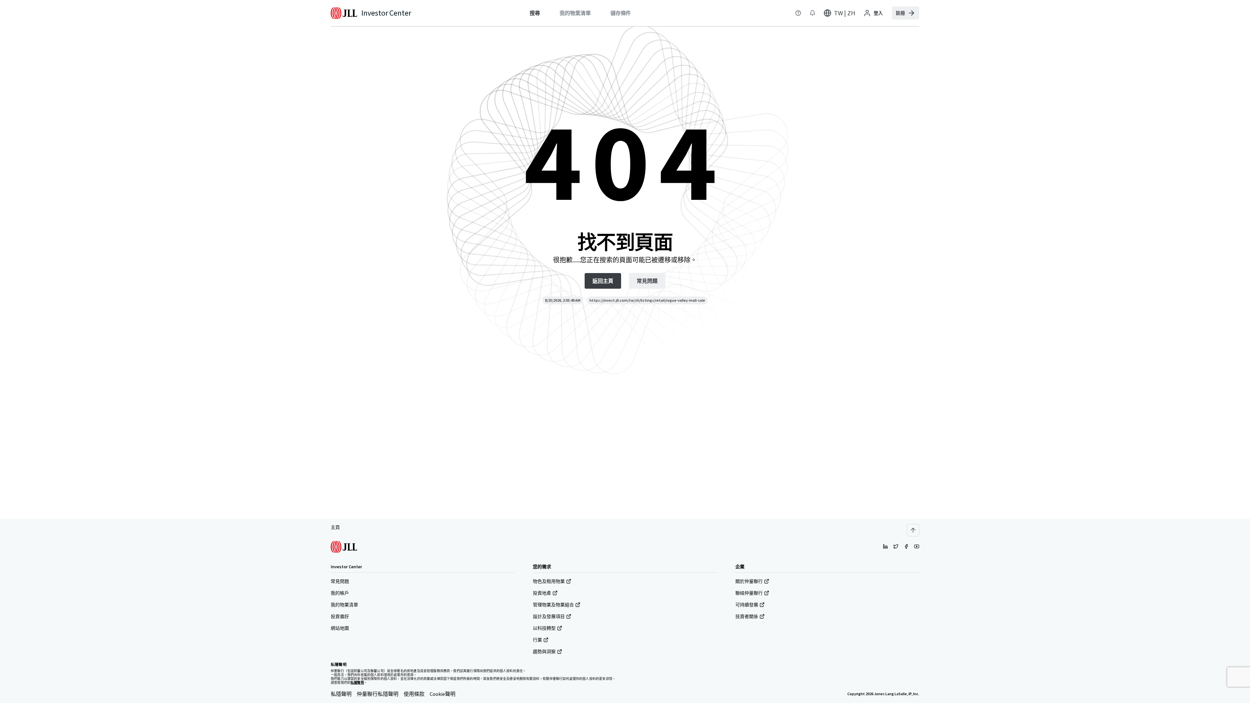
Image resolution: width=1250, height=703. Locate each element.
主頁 (335, 527)
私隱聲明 (341, 694)
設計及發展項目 (549, 616)
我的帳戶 (340, 593)
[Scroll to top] (913, 530)
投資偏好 (340, 616)
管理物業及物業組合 (553, 605)
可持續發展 (746, 605)
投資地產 (542, 593)
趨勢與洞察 (544, 652)
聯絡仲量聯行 (749, 593)
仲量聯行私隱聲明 (377, 694)
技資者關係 (746, 616)
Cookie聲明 (442, 694)
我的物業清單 (344, 605)
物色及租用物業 (549, 581)
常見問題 (340, 581)
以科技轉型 (544, 628)
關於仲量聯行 (749, 581)
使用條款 (414, 694)
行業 (537, 640)
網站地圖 (340, 628)
